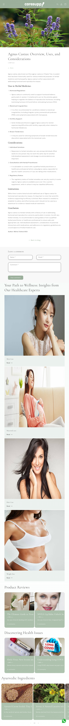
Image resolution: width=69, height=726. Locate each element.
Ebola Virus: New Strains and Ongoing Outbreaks (19, 659)
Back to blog (35, 240)
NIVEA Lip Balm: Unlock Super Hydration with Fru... (49, 614)
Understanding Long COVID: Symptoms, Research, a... (49, 659)
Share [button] (11, 68)
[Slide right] (38, 723)
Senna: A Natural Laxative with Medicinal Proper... (49, 706)
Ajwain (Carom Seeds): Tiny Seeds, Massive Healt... (17, 706)
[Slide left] (31, 723)
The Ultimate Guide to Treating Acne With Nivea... (19, 614)
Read (8, 363)
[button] (4, 4)
